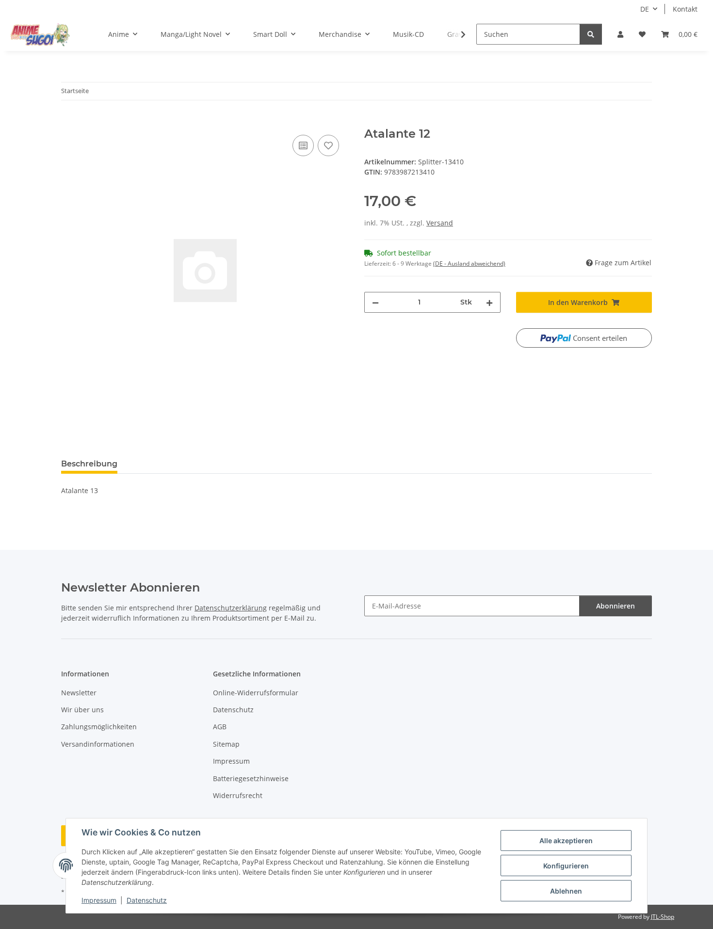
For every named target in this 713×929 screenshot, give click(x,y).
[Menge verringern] (375, 302)
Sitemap (226, 744)
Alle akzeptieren (566, 840)
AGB (220, 726)
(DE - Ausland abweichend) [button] (469, 263)
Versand (439, 222)
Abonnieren (615, 605)
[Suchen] (591, 34)
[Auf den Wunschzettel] (328, 145)
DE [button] (644, 9)
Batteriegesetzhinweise (251, 778)
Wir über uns (82, 709)
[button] (620, 34)
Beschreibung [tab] (89, 463)
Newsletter (79, 692)
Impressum (98, 900)
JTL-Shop (662, 917)
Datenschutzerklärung (230, 607)
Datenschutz (147, 900)
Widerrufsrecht (237, 795)
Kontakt (685, 9)
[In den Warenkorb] (69, 121)
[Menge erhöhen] (489, 302)
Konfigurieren (566, 866)
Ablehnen (566, 891)
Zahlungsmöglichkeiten (99, 726)
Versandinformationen (97, 744)
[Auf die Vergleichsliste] (303, 145)
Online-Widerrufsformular (255, 692)
